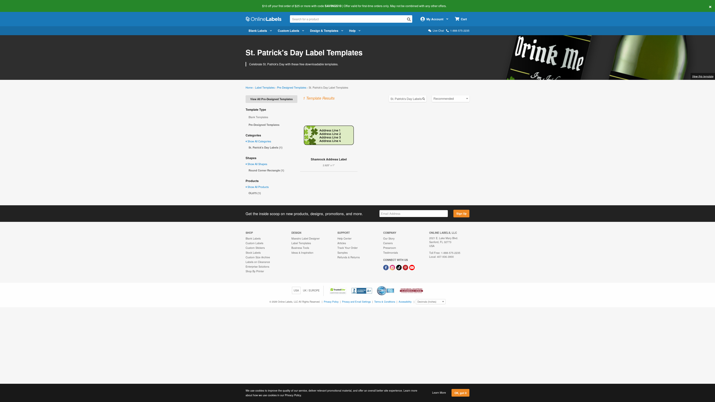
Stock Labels (253, 252)
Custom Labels (288, 30)
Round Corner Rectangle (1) (266, 170)
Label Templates (265, 87)
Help (352, 30)
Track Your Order (347, 248)
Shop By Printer (255, 271)
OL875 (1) (255, 193)
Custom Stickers (255, 248)
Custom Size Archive (258, 257)
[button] (338, 290)
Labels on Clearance (258, 262)
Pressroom (389, 248)
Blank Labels (258, 30)
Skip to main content (13, 3)
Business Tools (300, 248)
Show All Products (258, 187)
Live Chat (438, 30)
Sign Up (461, 213)
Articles (341, 243)
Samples (342, 252)
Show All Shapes (257, 164)
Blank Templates (258, 117)
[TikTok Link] (399, 267)
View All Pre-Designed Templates (271, 99)
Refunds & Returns (348, 257)
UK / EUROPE (311, 290)
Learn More (439, 392)
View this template (703, 76)
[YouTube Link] (412, 267)
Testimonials (390, 252)
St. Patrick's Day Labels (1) (265, 147)
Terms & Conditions (384, 301)
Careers (388, 243)
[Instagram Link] (393, 267)
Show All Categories (259, 141)
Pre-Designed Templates (291, 87)
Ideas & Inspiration (302, 252)
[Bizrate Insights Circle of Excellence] (393, 286)
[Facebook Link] (386, 267)
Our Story (389, 238)
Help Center (344, 238)
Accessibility (405, 301)
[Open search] (409, 19)
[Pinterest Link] (406, 267)
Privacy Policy (331, 301)
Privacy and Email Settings (356, 301)
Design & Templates (324, 30)
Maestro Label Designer (305, 238)
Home (249, 87)
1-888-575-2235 (459, 30)
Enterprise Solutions (257, 266)
